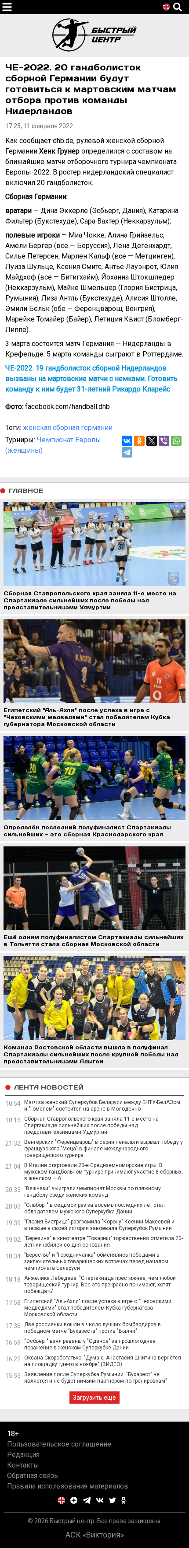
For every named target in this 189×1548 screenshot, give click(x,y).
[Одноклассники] (139, 441)
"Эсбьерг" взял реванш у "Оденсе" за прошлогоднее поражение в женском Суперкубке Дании (90, 1344)
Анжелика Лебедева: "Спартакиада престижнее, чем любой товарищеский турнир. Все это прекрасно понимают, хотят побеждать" (100, 1284)
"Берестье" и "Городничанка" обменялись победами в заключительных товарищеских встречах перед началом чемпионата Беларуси (96, 1261)
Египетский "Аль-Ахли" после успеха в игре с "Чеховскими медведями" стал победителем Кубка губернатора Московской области (97, 1307)
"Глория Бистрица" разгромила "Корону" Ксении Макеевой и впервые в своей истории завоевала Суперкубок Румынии (99, 1225)
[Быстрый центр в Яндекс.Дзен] (73, 1500)
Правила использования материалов (67, 1486)
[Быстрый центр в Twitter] (112, 1500)
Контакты (23, 1465)
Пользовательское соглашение (59, 1444)
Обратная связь (32, 1475)
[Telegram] (127, 452)
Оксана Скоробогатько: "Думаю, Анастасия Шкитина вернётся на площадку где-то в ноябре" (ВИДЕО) (102, 1361)
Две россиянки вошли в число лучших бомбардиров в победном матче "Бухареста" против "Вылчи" (92, 1327)
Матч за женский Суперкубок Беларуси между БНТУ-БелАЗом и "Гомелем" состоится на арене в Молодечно (102, 1105)
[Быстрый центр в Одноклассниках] (123, 1500)
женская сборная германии (68, 427)
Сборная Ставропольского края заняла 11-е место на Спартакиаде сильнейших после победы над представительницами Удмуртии (91, 1125)
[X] (151, 441)
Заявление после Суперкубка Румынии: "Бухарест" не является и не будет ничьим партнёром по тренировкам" (95, 1377)
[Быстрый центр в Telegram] (87, 1500)
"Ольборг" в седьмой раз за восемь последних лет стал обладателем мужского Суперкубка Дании (94, 1208)
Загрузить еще (94, 1397)
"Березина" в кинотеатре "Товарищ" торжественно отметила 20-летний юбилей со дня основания (103, 1241)
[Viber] (164, 441)
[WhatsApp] (176, 441)
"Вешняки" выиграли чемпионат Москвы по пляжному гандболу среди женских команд (92, 1191)
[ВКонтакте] (127, 441)
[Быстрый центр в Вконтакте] (100, 1500)
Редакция (23, 1454)
